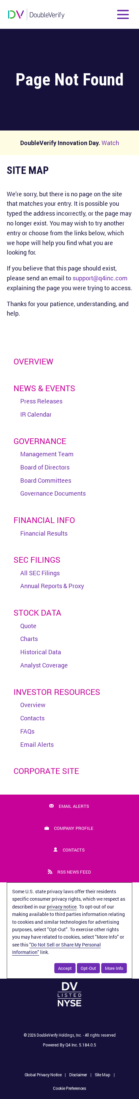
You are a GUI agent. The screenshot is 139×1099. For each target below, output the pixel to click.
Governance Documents (53, 493)
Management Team (47, 454)
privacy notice (62, 906)
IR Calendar (36, 414)
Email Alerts (37, 744)
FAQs (27, 731)
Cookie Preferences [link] (69, 1088)
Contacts (32, 718)
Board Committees (45, 480)
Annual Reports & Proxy (52, 586)
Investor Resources (56, 691)
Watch (110, 143)
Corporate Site (46, 770)
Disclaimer (78, 1075)
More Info (114, 968)
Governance (39, 441)
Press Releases (41, 401)
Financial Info (44, 520)
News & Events (44, 388)
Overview (33, 361)
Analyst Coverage (44, 665)
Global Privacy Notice (43, 1075)
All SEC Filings (40, 573)
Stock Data (37, 612)
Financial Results (43, 533)
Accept (65, 968)
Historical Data (40, 652)
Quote (28, 626)
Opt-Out (88, 968)
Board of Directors (45, 467)
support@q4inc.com (100, 278)
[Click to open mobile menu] (123, 14)
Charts (29, 639)
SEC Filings (36, 559)
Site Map (102, 1075)
